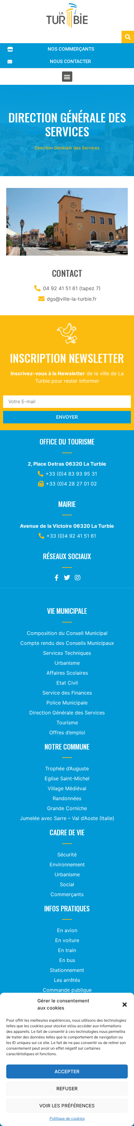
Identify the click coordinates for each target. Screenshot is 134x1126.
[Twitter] (67, 578)
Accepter (67, 1071)
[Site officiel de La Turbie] (67, 15)
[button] (125, 1004)
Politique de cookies (67, 1118)
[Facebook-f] (56, 578)
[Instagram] (77, 578)
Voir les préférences (67, 1106)
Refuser (67, 1089)
